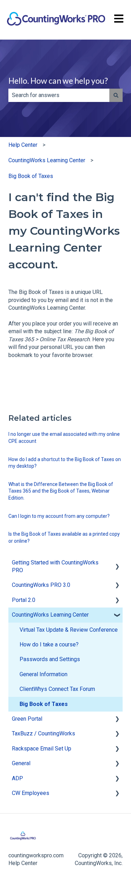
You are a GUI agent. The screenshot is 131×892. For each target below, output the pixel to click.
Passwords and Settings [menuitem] (50, 659)
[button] (117, 563)
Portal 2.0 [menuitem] (23, 600)
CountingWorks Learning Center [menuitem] (50, 614)
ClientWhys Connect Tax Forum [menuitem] (57, 689)
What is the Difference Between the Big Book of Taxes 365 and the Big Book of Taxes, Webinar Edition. (60, 491)
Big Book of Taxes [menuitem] (44, 704)
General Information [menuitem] (43, 674)
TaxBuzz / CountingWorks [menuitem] (43, 733)
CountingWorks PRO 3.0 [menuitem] (41, 585)
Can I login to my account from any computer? (59, 516)
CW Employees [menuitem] (30, 793)
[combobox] (58, 95)
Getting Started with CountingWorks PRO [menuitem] (55, 566)
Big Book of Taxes (30, 176)
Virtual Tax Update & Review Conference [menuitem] (69, 629)
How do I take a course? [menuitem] (49, 644)
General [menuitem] (21, 763)
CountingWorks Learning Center (46, 160)
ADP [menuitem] (17, 778)
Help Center (22, 145)
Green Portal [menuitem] (27, 718)
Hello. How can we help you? (58, 80)
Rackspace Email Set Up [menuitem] (41, 748)
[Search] (116, 95)
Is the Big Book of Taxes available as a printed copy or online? (64, 537)
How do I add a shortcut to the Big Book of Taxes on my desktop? (64, 463)
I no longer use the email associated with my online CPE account (64, 437)
